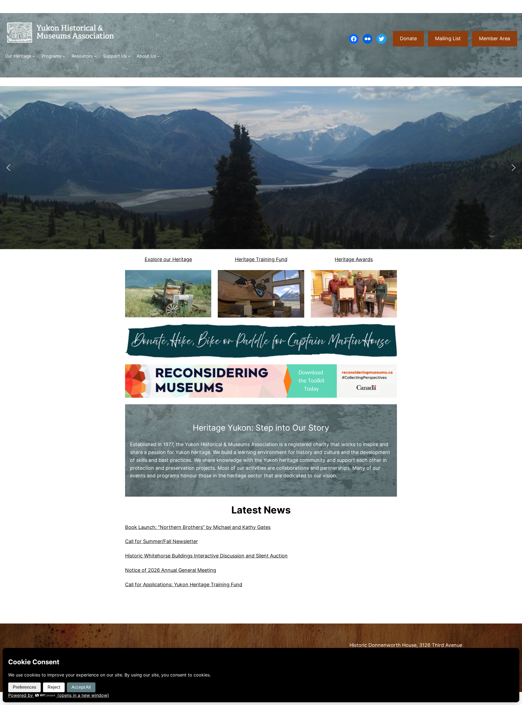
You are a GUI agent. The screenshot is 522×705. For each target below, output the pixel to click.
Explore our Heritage (168, 259)
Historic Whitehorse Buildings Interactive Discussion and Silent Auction (206, 556)
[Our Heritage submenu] (33, 56)
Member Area (494, 38)
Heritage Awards (354, 259)
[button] (8, 167)
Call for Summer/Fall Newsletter (161, 541)
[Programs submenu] (64, 56)
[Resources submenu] (95, 56)
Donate (408, 38)
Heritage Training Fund (261, 259)
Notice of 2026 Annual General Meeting (170, 570)
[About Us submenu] (158, 56)
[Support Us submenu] (129, 56)
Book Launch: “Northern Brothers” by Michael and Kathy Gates (198, 527)
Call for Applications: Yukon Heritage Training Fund (183, 584)
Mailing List (448, 38)
